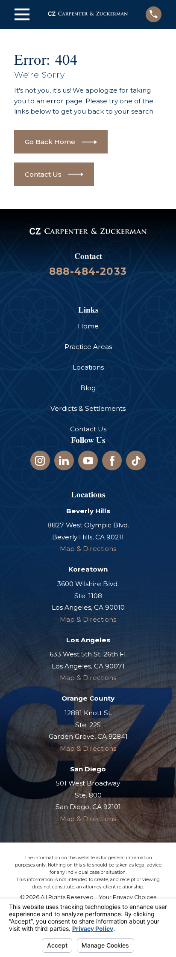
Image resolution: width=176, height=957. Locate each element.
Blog (88, 388)
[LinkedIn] (64, 461)
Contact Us (88, 429)
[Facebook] (112, 461)
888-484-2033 (88, 271)
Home (88, 326)
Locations (88, 367)
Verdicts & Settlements (88, 408)
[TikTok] (136, 461)
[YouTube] (88, 461)
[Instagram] (40, 461)
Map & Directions (88, 549)
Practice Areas (88, 347)
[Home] (87, 14)
